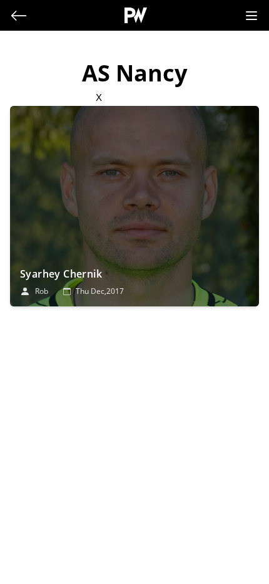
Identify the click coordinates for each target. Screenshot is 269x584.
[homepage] (136, 15)
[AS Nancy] (134, 206)
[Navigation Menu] (251, 15)
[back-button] (19, 15)
